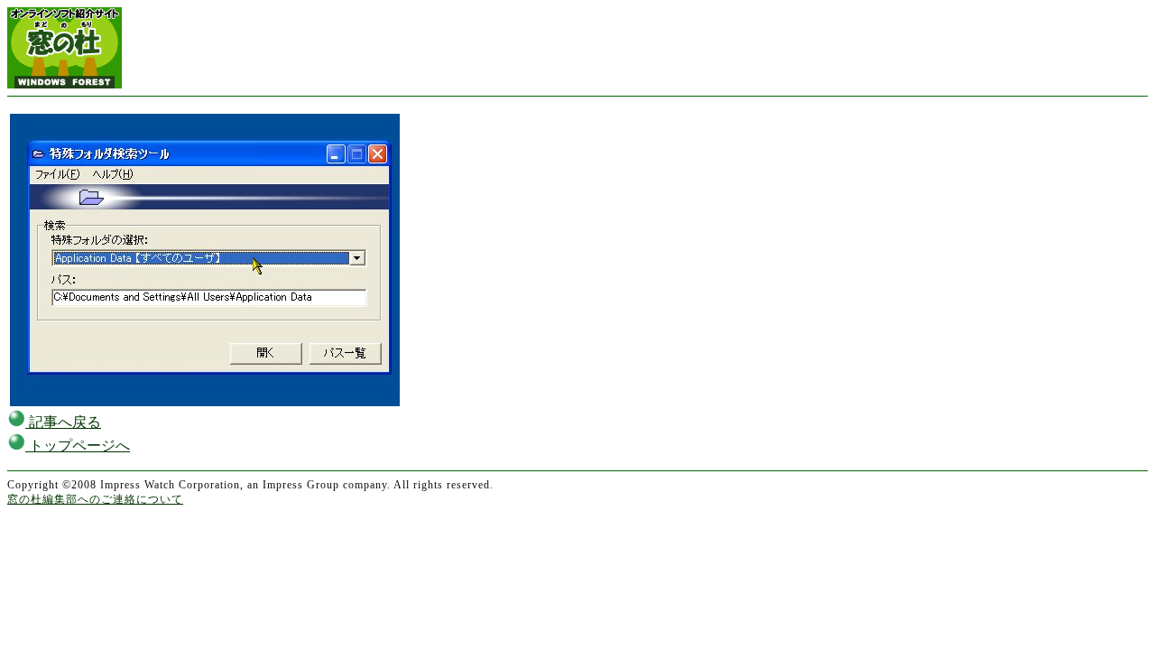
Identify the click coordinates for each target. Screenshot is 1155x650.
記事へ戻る (63, 422)
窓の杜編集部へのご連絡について (95, 499)
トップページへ (77, 445)
